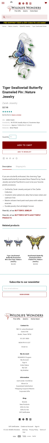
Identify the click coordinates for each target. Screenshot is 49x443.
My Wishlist (24, 370)
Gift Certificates (24, 412)
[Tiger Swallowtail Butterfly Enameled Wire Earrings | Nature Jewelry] (13, 243)
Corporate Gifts (24, 391)
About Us (24, 383)
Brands (24, 402)
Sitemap (25, 430)
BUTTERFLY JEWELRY (23, 211)
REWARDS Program (24, 357)
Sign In (24, 362)
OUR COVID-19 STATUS (24, 381)
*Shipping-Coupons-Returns (24, 389)
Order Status (24, 365)
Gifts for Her (24, 410)
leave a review (16, 115)
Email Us (24, 347)
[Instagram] (27, 3)
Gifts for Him (24, 407)
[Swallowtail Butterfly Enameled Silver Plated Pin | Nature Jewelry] (35, 243)
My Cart (24, 368)
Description (7, 166)
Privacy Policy (33, 430)
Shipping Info (21, 166)
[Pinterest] (23, 3)
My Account (24, 360)
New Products (24, 404)
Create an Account (27, 426)
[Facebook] (20, 3)
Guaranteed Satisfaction (24, 386)
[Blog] (30, 3)
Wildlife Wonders (14, 430)
